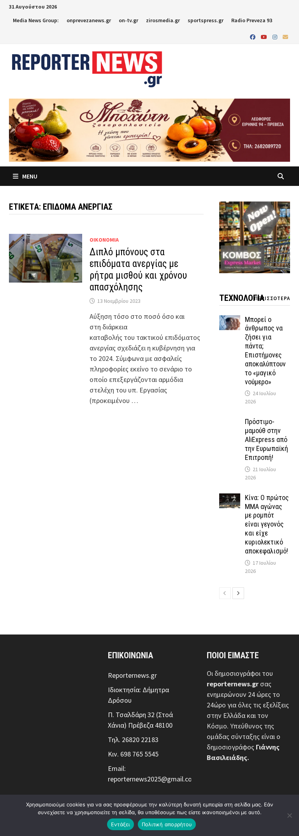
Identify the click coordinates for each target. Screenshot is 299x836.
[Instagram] (276, 36)
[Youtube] (265, 36)
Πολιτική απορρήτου (167, 824)
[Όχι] (289, 815)
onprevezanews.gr (89, 20)
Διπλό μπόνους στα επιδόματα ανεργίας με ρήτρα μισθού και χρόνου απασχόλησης (138, 269)
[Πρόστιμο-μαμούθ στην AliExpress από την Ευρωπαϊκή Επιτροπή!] (230, 422)
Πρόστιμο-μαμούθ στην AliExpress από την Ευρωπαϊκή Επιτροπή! (266, 439)
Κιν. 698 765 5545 (133, 753)
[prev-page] (225, 593)
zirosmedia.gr (163, 20)
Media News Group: (36, 20)
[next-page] (238, 593)
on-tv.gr (128, 20)
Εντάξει (120, 824)
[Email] (285, 36)
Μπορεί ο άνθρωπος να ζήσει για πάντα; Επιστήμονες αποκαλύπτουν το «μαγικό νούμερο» (265, 350)
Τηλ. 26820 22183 (133, 739)
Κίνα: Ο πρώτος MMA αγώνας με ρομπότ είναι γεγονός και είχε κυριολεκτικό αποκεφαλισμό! (267, 524)
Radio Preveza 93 (251, 20)
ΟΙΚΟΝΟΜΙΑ (104, 239)
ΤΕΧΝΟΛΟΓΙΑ (241, 298)
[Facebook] (253, 36)
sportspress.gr (205, 20)
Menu (29, 176)
